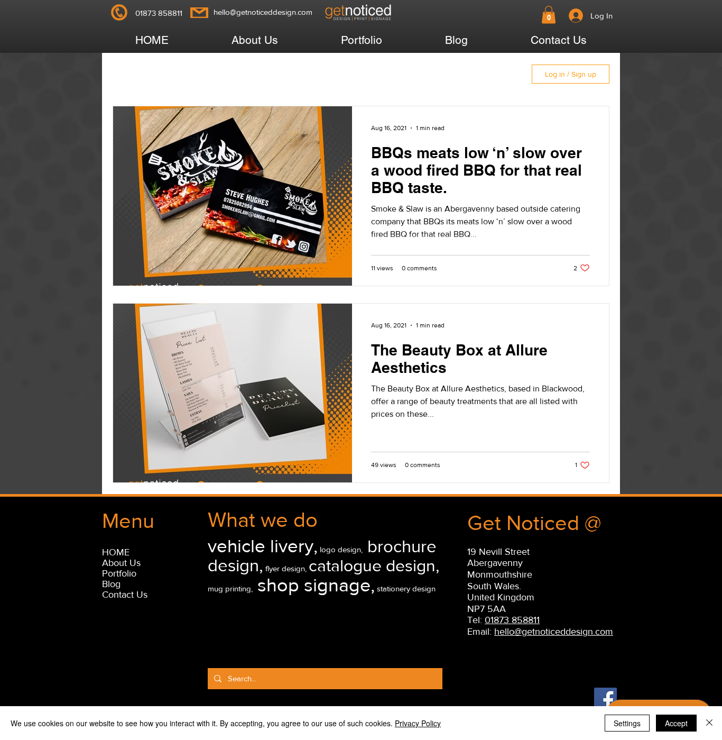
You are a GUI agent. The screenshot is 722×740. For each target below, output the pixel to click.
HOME (115, 552)
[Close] (709, 723)
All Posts (143, 74)
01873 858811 (512, 620)
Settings (627, 723)
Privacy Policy (418, 723)
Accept (676, 723)
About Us (121, 563)
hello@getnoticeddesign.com (263, 11)
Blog (111, 584)
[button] (548, 14)
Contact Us (124, 594)
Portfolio (119, 573)
